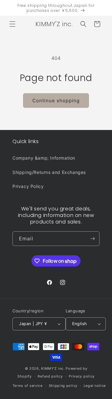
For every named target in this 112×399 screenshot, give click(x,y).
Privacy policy (82, 376)
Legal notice (95, 385)
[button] (12, 24)
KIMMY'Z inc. (52, 368)
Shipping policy (63, 385)
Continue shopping (56, 100)
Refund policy (50, 376)
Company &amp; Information (43, 158)
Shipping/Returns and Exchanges (49, 172)
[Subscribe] (92, 238)
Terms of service (27, 385)
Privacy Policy (28, 186)
